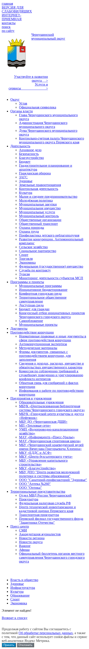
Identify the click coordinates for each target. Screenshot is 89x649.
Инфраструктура (22, 587)
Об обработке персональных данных (46, 633)
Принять (8, 645)
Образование (20, 595)
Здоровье (17, 584)
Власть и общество (24, 580)
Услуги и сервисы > (28, 86)
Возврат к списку (14, 618)
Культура (17, 591)
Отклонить (25, 645)
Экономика (18, 603)
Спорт (15, 599)
